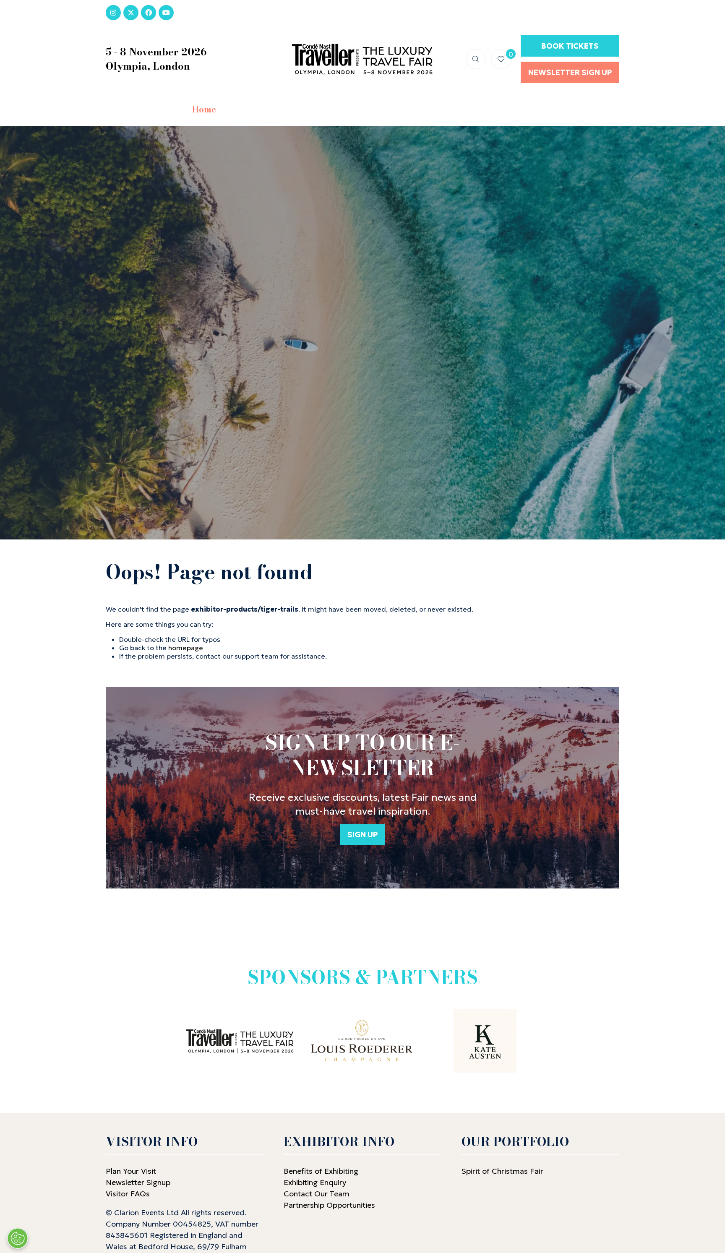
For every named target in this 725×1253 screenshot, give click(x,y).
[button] (476, 59)
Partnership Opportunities (330, 1205)
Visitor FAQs (128, 1193)
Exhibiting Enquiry (315, 1182)
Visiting (247, 109)
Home (204, 109)
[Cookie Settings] (17, 1238)
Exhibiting (459, 109)
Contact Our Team (316, 1193)
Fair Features (387, 109)
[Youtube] (166, 12)
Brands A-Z (311, 109)
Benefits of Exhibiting (321, 1171)
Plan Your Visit (131, 1171)
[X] (130, 12)
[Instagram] (113, 12)
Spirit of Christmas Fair (502, 1171)
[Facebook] (148, 12)
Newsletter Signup (138, 1182)
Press (516, 109)
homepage (185, 647)
